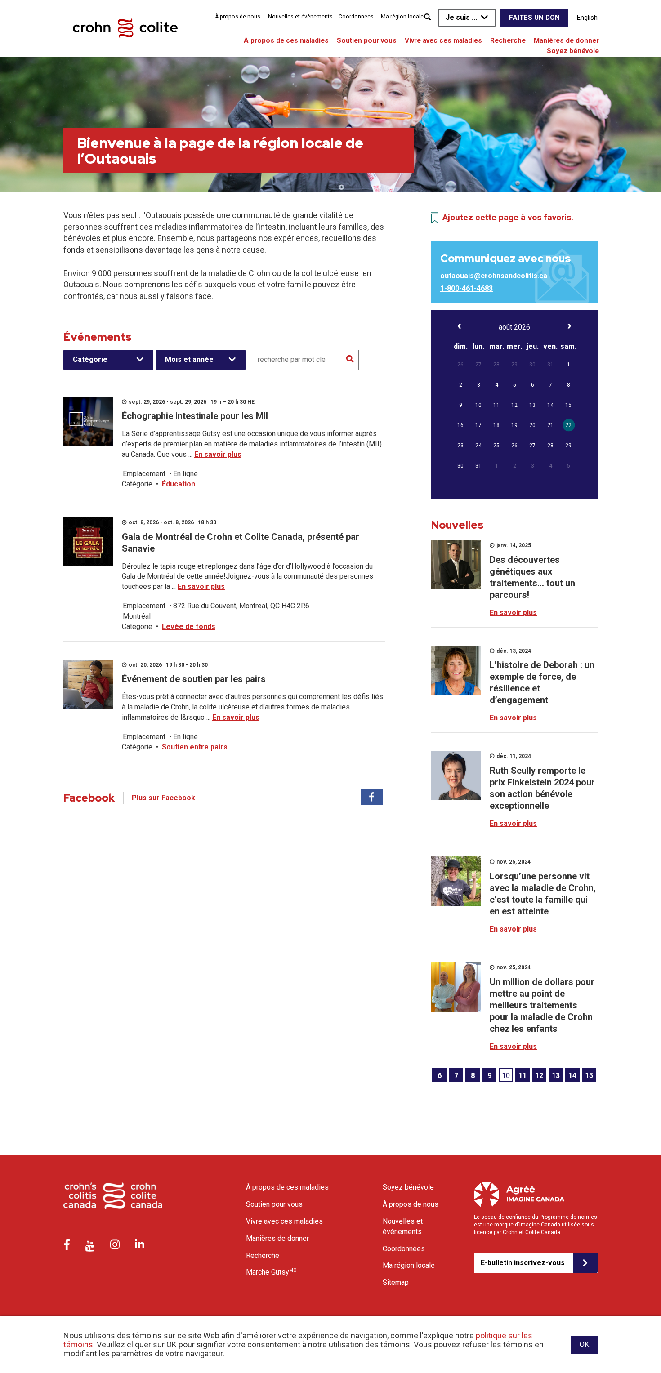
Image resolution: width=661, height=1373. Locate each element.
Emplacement (144, 473)
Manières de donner (566, 40)
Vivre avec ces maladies (443, 40)
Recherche (508, 40)
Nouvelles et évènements (300, 16)
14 (572, 1075)
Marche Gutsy (271, 1271)
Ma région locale (402, 16)
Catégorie (90, 359)
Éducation (178, 484)
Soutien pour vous (367, 40)
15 (589, 1075)
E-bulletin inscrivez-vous (523, 1262)
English (587, 17)
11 (522, 1075)
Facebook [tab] (372, 797)
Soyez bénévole (573, 51)
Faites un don (534, 17)
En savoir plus (217, 454)
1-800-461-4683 (466, 288)
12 (539, 1075)
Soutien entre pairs (195, 747)
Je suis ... (461, 17)
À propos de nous (237, 16)
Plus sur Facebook (163, 797)
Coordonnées (356, 16)
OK (584, 1344)
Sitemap (396, 1282)
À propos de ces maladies (286, 40)
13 (556, 1075)
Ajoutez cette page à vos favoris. (507, 217)
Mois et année (189, 359)
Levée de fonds (188, 626)
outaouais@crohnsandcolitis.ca (493, 276)
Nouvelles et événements (403, 1226)
